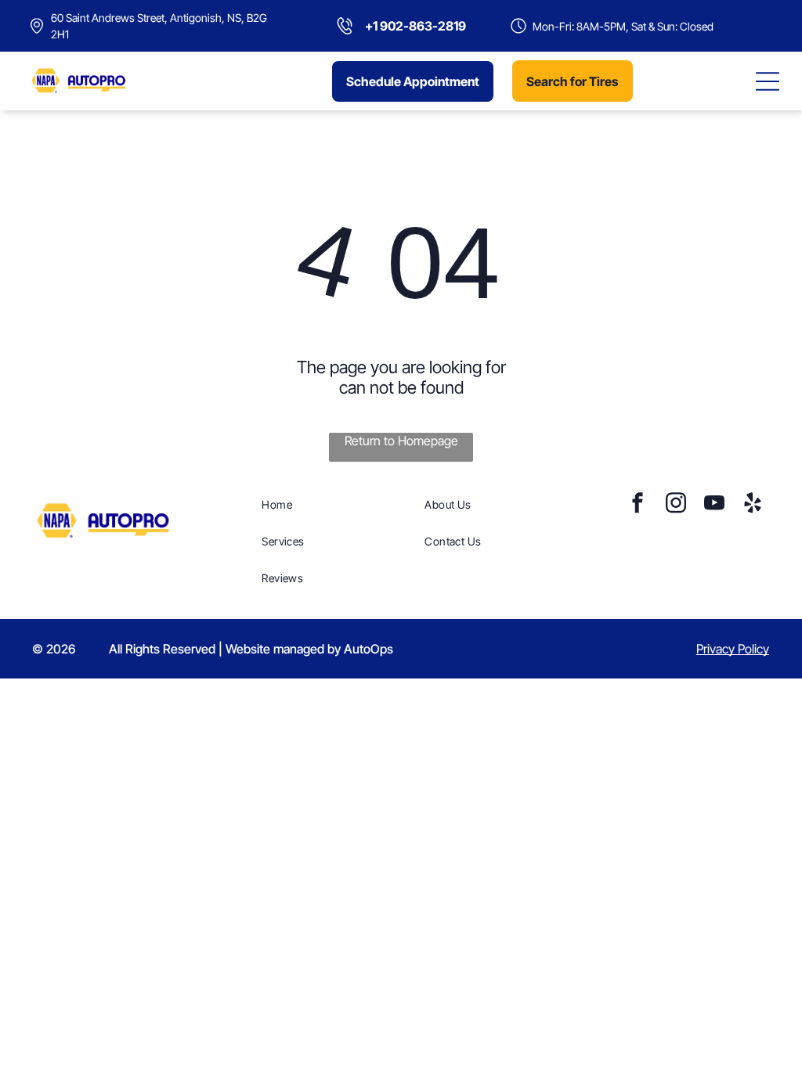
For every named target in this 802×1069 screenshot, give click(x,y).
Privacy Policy (732, 649)
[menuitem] (336, 504)
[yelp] (752, 505)
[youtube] (714, 505)
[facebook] (637, 505)
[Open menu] (768, 81)
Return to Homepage (401, 440)
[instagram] (676, 505)
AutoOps (368, 649)
